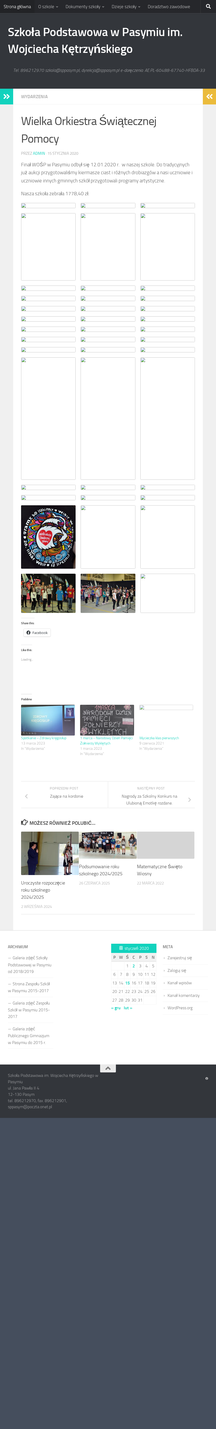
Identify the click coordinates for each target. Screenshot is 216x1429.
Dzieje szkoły (124, 6)
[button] (48, 205)
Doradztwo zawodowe (169, 6)
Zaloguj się (177, 970)
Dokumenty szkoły (83, 6)
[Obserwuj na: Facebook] (206, 1079)
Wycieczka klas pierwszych (159, 738)
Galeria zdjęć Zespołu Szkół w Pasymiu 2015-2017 (29, 1010)
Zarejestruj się (180, 957)
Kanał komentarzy (184, 995)
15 (127, 983)
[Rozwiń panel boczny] (6, 96)
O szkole (46, 6)
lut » (128, 1007)
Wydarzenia (34, 96)
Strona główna (17, 6)
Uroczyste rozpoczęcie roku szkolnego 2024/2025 (43, 890)
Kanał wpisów (180, 982)
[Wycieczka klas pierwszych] (166, 720)
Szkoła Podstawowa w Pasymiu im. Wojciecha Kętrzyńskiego (95, 40)
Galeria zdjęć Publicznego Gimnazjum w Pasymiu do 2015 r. (28, 1035)
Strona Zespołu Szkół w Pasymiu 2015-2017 (29, 987)
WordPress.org (180, 1007)
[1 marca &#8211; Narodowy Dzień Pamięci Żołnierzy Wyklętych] (107, 720)
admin (39, 153)
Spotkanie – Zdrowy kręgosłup (43, 738)
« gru (116, 1007)
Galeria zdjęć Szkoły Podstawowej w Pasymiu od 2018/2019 (29, 964)
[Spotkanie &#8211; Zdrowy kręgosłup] (48, 720)
